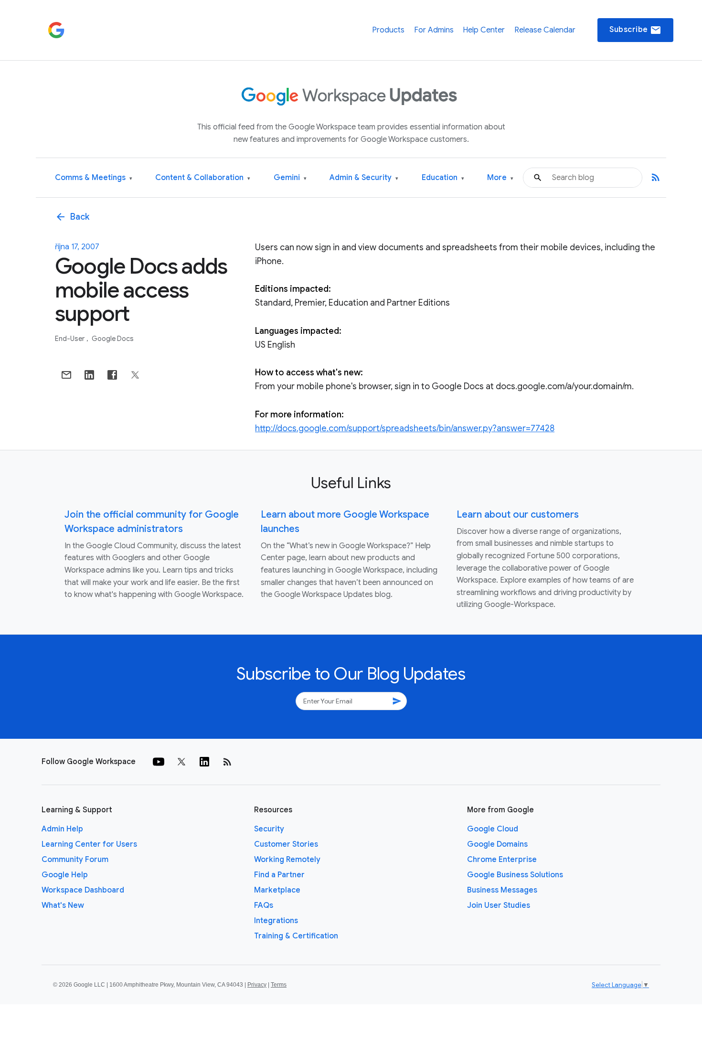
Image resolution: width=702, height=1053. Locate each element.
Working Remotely (287, 859)
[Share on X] (135, 374)
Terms (279, 984)
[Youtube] (158, 761)
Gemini (290, 177)
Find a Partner (279, 875)
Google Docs (113, 338)
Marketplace (277, 890)
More (500, 177)
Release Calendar (544, 30)
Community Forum (75, 859)
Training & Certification (296, 936)
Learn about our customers (518, 515)
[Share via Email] (66, 374)
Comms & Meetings (93, 177)
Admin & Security (364, 177)
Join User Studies (498, 905)
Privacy (256, 984)
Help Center (484, 30)
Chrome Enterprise (502, 859)
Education (443, 177)
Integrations (276, 920)
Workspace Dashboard (83, 890)
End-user (70, 338)
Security (269, 829)
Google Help (65, 875)
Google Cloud (492, 829)
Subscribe (635, 30)
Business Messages (502, 890)
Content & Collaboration (202, 177)
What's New (63, 905)
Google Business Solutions (515, 875)
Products (388, 30)
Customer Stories (286, 844)
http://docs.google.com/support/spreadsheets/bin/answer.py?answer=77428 (404, 428)
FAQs (263, 905)
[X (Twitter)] (181, 761)
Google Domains (497, 844)
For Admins (434, 30)
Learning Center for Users (89, 844)
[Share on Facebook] (112, 374)
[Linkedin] (204, 761)
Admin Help (62, 829)
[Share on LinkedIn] (89, 374)
